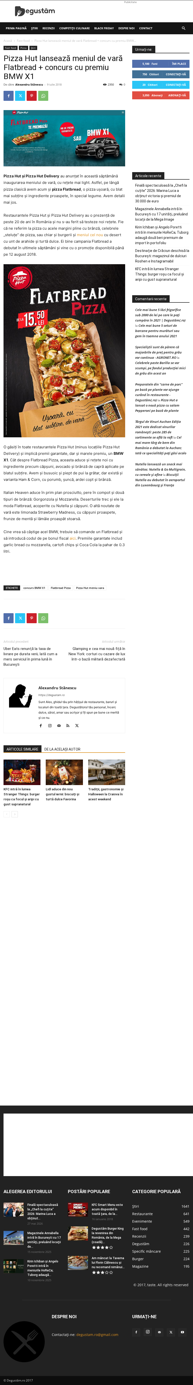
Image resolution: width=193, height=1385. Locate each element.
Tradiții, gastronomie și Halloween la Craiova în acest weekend (105, 794)
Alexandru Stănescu (29, 84)
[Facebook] (9, 96)
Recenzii (48, 28)
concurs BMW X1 (34, 588)
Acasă (8, 41)
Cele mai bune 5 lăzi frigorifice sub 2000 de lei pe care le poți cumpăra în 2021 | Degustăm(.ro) (160, 314)
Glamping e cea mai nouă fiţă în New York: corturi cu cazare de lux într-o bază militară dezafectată (97, 653)
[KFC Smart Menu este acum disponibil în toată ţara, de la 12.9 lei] (78, 1210)
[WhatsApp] (43, 96)
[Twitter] (20, 96)
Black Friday (104, 28)
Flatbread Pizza (61, 588)
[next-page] (15, 814)
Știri (34, 28)
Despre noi (126, 28)
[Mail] (61, 726)
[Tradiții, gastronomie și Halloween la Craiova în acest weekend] (106, 772)
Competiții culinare (74, 28)
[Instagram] (51, 726)
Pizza (23, 48)
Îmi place (179, 64)
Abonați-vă (177, 95)
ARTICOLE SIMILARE (22, 749)
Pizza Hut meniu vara (90, 588)
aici (73, 538)
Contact (145, 28)
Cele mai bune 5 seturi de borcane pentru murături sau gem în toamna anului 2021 (157, 330)
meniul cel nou (90, 234)
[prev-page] (7, 814)
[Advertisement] (130, 11)
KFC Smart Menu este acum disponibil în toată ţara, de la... (107, 1209)
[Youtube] (182, 1332)
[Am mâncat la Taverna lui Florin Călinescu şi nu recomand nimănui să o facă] (78, 1263)
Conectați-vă (176, 74)
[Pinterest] (32, 96)
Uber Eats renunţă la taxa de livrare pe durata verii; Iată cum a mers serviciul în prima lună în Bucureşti (30, 656)
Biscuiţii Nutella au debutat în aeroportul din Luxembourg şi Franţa (160, 479)
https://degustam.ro (51, 695)
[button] (183, 28)
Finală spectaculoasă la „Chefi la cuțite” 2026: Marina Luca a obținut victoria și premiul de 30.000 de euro (161, 193)
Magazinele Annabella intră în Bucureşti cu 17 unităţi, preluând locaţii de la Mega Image (161, 214)
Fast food (23, 41)
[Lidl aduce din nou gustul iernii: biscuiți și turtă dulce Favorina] (64, 772)
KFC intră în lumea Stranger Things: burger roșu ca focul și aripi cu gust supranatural (159, 274)
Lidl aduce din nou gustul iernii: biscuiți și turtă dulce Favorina (62, 794)
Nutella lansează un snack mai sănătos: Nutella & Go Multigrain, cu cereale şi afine (160, 469)
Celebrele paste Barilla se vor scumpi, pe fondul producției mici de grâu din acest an (160, 368)
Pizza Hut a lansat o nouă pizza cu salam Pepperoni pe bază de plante (157, 405)
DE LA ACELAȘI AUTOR (62, 749)
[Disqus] (64, 897)
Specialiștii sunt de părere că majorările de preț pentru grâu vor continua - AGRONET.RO (158, 352)
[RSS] (70, 726)
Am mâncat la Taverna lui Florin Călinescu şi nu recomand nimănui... (108, 1262)
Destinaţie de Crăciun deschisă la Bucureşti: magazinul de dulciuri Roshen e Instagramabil (162, 256)
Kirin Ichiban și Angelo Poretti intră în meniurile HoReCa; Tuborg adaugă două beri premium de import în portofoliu (161, 235)
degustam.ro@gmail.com (97, 1334)
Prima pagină (16, 28)
